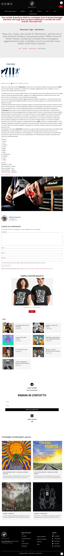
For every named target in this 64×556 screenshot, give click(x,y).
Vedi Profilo (12, 219)
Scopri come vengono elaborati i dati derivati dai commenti (38, 268)
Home (20, 48)
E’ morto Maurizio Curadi (21, 349)
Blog (31, 11)
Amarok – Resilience (8, 513)
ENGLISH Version (33, 14)
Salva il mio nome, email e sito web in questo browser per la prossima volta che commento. (24, 262)
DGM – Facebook (5, 174)
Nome (3, 247)
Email (3, 252)
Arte (47, 11)
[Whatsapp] (11, 4)
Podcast (39, 11)
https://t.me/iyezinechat (32, 390)
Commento (4, 231)
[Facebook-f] (2, 4)
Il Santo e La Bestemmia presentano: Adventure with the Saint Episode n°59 (22, 363)
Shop (55, 11)
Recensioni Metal (32, 48)
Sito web (3, 257)
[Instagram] (5, 4)
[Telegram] (8, 4)
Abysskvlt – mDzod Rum (40, 513)
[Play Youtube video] (32, 194)
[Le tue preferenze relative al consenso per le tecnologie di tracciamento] (62, 554)
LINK (32, 421)
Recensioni (25, 48)
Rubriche (23, 11)
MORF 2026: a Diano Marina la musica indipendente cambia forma (53, 339)
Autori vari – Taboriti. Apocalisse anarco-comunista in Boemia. (53, 351)
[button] (61, 2)
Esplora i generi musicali (10, 11)
